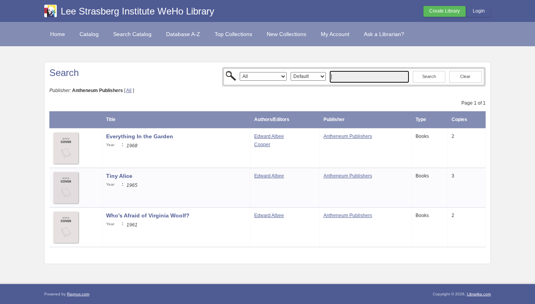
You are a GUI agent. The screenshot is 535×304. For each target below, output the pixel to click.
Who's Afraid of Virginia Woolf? (148, 215)
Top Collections (233, 34)
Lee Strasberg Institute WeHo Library (137, 11)
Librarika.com (479, 294)
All (129, 90)
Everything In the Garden (139, 136)
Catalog (89, 34)
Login (479, 11)
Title (111, 119)
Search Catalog (132, 34)
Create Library (444, 11)
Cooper (262, 144)
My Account (335, 34)
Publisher (334, 119)
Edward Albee (269, 136)
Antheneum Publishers (348, 136)
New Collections (286, 34)
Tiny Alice (119, 176)
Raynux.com (78, 294)
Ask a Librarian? (384, 34)
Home (57, 34)
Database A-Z (183, 34)
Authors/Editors (271, 119)
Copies (459, 119)
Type (421, 119)
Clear (465, 76)
